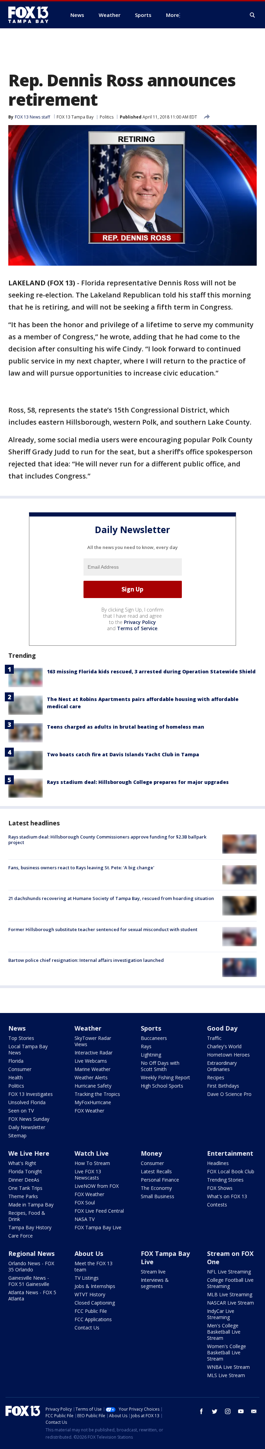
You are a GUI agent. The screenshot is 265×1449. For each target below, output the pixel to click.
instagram (227, 1411)
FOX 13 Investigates (30, 1094)
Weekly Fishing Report (165, 1077)
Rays (146, 1046)
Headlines (218, 1163)
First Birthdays (223, 1085)
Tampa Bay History (29, 1227)
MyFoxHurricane (93, 1102)
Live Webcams (91, 1061)
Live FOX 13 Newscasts (88, 1174)
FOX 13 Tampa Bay (75, 117)
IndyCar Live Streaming (220, 1314)
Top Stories (21, 1038)
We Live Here (28, 1153)
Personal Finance (160, 1179)
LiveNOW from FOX (97, 1186)
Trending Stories (225, 1179)
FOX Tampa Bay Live (98, 1227)
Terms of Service (137, 628)
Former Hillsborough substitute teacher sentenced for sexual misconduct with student (102, 929)
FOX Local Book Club (230, 1171)
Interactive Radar (93, 1052)
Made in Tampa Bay (30, 1204)
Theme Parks (23, 1196)
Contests (217, 1204)
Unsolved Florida (27, 1102)
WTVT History (90, 1294)
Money (151, 1153)
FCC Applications (93, 1319)
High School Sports (162, 1085)
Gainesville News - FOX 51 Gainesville (28, 1281)
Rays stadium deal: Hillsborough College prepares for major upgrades (138, 782)
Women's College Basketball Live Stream (226, 1352)
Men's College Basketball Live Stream (224, 1331)
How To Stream (92, 1163)
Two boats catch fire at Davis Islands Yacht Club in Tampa (123, 754)
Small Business (157, 1196)
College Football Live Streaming (230, 1283)
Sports (151, 1028)
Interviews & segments (155, 1283)
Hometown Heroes (228, 1054)
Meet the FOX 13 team (93, 1266)
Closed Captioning (95, 1302)
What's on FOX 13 (227, 1196)
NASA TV (85, 1219)
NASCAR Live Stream (230, 1302)
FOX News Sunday (28, 1119)
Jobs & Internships (95, 1286)
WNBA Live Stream (228, 1367)
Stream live (153, 1271)
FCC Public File (91, 1311)
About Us (89, 1253)
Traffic (214, 1038)
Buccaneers (154, 1038)
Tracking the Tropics (97, 1094)
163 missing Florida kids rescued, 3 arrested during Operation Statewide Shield (151, 671)
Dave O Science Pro (229, 1094)
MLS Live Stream (226, 1375)
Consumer (19, 1069)
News (17, 1028)
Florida (15, 1061)
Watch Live (92, 1153)
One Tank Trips (25, 1188)
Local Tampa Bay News (28, 1049)
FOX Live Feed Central (99, 1211)
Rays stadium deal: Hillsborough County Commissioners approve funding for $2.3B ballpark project (107, 839)
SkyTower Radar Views (93, 1041)
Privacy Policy (140, 622)
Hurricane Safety (93, 1085)
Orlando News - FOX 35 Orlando (31, 1266)
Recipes (215, 1077)
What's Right (22, 1163)
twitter (214, 1411)
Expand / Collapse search (252, 15)
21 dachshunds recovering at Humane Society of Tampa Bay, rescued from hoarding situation (111, 898)
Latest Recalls (156, 1171)
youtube (240, 1411)
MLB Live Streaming (229, 1294)
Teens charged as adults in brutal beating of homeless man (125, 726)
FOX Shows (220, 1188)
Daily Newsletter (26, 1127)
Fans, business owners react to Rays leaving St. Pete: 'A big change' (81, 867)
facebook (201, 1411)
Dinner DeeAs (23, 1179)
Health (15, 1077)
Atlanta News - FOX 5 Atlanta (32, 1295)
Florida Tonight (25, 1171)
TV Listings (87, 1278)
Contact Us (87, 1327)
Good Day (222, 1028)
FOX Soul (85, 1202)
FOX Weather (89, 1110)
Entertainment (230, 1153)
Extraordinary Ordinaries (222, 1066)
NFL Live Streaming (229, 1271)
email (253, 1411)
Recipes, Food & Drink (26, 1216)
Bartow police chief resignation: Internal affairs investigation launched (86, 960)
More (172, 14)
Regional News (31, 1253)
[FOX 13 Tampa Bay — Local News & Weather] (31, 15)
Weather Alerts (91, 1077)
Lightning (151, 1054)
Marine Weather (92, 1069)
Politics (107, 117)
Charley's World (224, 1046)
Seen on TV (21, 1110)
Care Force (20, 1235)
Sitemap (17, 1135)
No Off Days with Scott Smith (160, 1066)
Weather (88, 1028)
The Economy (156, 1188)
